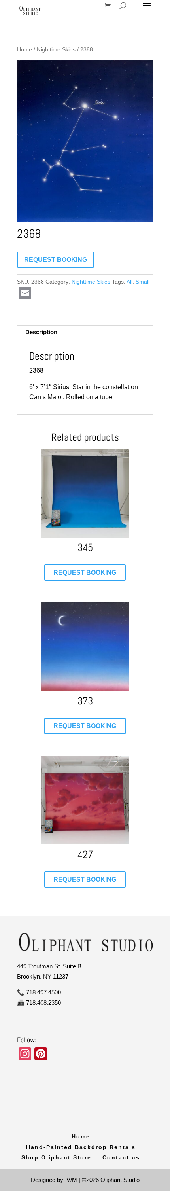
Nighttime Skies (56, 50)
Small (142, 281)
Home (24, 50)
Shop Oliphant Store (56, 1157)
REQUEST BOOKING (55, 259)
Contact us (121, 1157)
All (129, 281)
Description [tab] (41, 332)
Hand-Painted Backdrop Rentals (81, 1147)
